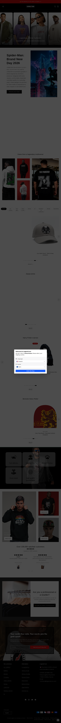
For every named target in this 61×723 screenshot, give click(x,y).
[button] (30, 361)
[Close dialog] (46, 350)
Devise (19, 364)
